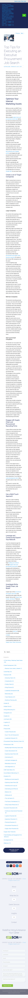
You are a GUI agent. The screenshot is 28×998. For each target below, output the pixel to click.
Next (22, 33)
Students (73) (7, 776)
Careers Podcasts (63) (10, 731)
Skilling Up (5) (8, 795)
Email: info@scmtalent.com (17, 879)
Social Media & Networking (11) (11, 773)
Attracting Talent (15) (10, 678)
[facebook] (8, 866)
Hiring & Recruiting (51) (9, 709)
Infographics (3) (8, 712)
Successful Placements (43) (10, 807)
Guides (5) (6, 703)
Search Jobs (17, 1)
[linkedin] (17, 866)
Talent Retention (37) (10, 697)
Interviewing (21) (9, 757)
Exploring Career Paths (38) (11, 782)
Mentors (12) (8, 792)
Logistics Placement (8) (10, 816)
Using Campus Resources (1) (12, 804)
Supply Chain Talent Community (13, 642)
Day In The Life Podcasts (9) (12, 735)
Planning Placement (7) (10, 822)
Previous (18, 33)
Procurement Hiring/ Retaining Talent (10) (14, 741)
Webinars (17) (7, 843)
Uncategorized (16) (8, 840)
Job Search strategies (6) (11, 760)
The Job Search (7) (9, 798)
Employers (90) (7, 674)
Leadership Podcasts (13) (11, 738)
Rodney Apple (7, 66)
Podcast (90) (7, 728)
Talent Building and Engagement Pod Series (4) (13, 835)
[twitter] (11, 866)
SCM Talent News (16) (9, 769)
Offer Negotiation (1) (10, 766)
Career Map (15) (8, 671)
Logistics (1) (7, 722)
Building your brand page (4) (12, 779)
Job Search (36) (8, 719)
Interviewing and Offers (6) (11, 788)
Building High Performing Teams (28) (14, 747)
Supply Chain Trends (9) (9, 831)
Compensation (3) (9, 681)
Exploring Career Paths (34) (11, 754)
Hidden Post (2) (7, 706)
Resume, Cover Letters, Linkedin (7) (13, 668)
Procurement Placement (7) (11, 825)
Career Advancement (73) (11, 750)
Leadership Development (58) (12, 690)
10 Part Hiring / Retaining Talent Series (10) (13, 661)
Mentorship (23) (9, 693)
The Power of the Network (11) (12, 801)
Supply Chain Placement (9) (11, 828)
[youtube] (14, 866)
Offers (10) (6, 725)
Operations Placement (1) (11, 819)
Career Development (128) (10, 665)
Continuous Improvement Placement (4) (13, 811)
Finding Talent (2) (9, 684)
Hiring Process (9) (9, 687)
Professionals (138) (8, 744)
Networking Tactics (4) (10, 763)
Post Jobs (23, 1)
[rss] (20, 866)
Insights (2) (6, 716)
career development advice (12, 478)
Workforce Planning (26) (11, 700)
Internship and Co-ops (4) (11, 785)
